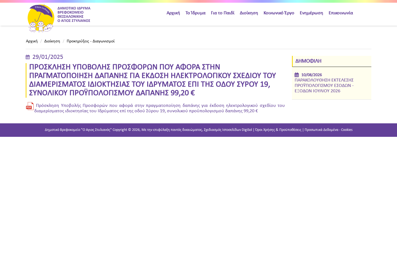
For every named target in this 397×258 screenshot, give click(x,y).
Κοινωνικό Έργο (279, 13)
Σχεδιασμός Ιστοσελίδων (222, 130)
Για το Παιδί (222, 13)
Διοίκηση (249, 13)
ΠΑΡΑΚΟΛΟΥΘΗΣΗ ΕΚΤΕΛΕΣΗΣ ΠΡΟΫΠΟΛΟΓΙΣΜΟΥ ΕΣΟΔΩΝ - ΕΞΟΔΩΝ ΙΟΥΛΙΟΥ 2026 (324, 86)
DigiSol (247, 130)
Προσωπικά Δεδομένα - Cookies (328, 130)
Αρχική (173, 13)
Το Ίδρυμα (196, 13)
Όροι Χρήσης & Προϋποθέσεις (278, 130)
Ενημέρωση (311, 13)
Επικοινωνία (341, 13)
